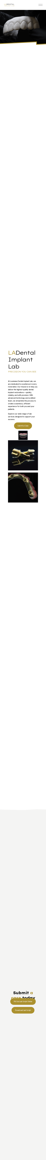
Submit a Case (23, 426)
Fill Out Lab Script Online (23, 1001)
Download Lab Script (23, 1010)
